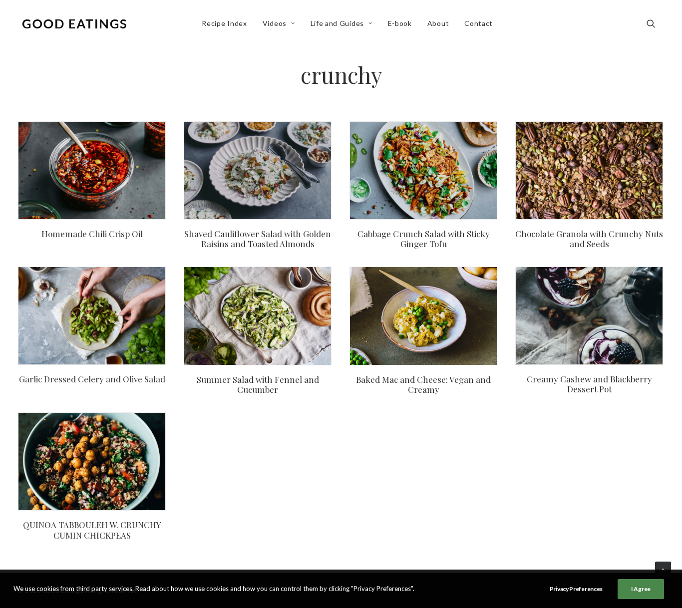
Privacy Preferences (576, 589)
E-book (400, 23)
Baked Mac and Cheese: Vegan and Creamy (423, 384)
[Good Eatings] (73, 23)
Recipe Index (224, 23)
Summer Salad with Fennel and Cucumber (258, 384)
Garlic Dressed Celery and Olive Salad (92, 378)
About (438, 23)
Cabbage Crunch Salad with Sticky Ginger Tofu (423, 238)
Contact (478, 23)
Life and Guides (337, 23)
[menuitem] (224, 23)
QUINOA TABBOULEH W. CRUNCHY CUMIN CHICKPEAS (92, 529)
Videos (275, 23)
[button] (656, 23)
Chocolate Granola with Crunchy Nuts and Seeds (589, 238)
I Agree (641, 589)
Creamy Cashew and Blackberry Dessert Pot (589, 383)
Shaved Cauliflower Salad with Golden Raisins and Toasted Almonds (257, 238)
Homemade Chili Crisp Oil (92, 233)
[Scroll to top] (663, 568)
